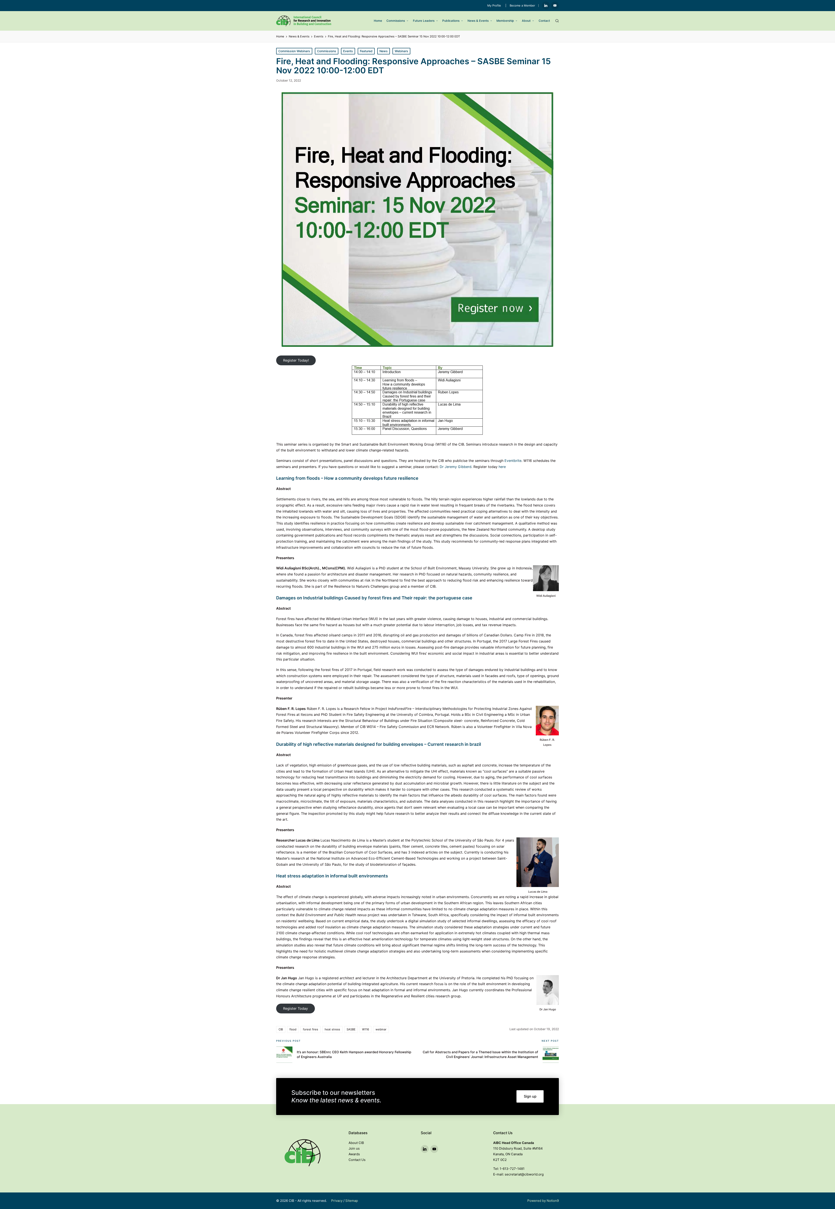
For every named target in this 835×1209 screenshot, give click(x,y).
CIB (281, 1029)
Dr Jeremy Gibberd (455, 466)
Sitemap (351, 1201)
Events (348, 51)
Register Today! (296, 360)
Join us (354, 1148)
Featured (366, 51)
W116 (365, 1029)
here (502, 466)
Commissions (326, 51)
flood (292, 1029)
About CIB (356, 1143)
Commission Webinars (294, 51)
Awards (354, 1154)
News (383, 51)
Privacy (336, 1201)
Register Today (295, 1008)
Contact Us (357, 1160)
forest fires (310, 1029)
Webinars (401, 51)
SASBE (351, 1029)
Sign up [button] (530, 1096)
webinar (381, 1029)
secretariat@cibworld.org (524, 1174)
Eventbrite (512, 460)
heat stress (332, 1029)
